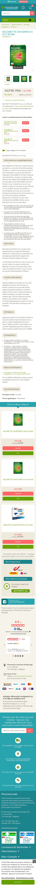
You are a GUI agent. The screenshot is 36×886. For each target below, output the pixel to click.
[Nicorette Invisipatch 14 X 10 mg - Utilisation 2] (24, 78)
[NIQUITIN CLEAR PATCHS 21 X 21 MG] (18, 513)
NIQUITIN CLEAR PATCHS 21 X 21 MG (18, 525)
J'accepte (18, 882)
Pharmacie (5, 24)
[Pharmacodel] (9, 7)
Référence (22, 95)
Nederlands (23, 1)
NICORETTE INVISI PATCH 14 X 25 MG (10, 122)
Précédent (8, 73)
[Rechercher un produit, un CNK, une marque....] (32, 13)
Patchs (13, 27)
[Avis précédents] (4, 645)
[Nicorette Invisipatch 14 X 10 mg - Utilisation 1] (16, 78)
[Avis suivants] (31, 645)
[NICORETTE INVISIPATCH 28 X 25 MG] (18, 419)
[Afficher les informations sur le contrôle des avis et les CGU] (30, 631)
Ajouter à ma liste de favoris (15, 100)
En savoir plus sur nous (9, 828)
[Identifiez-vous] (23, 7)
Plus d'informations (8, 878)
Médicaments (16, 24)
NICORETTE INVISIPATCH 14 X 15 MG (11, 131)
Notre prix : (13, 91)
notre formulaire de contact (22, 676)
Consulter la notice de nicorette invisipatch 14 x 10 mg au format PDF (17, 373)
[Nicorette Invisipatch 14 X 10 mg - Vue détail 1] (8, 78)
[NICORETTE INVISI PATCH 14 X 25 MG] (18, 467)
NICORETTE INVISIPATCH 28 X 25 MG (11, 140)
